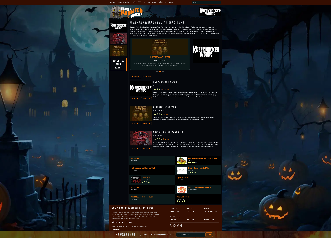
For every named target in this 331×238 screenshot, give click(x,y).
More (171, 2)
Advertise (173, 220)
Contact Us (173, 208)
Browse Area (123, 2)
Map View (147, 76)
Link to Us (190, 211)
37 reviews (165, 139)
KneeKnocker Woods (160, 56)
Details (134, 99)
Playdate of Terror (164, 107)
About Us (190, 208)
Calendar (152, 2)
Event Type (138, 2)
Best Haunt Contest (211, 211)
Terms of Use (174, 211)
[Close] (215, 234)
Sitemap (207, 208)
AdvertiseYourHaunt (118, 64)
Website (146, 99)
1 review (165, 114)
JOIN (209, 235)
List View (136, 76)
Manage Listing (209, 220)
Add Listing (190, 220)
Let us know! (116, 230)
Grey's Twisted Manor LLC (168, 132)
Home (112, 2)
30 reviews (165, 89)
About (162, 2)
